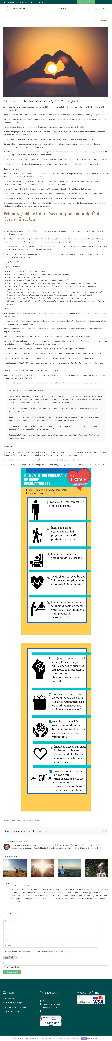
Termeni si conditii (49, 1011)
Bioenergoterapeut (10, 820)
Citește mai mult (93, 1038)
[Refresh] (16, 957)
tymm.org (46, 997)
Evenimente (47, 1001)
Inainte (104, 20)
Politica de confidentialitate (52, 1004)
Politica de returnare (50, 1007)
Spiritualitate (30, 820)
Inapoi (96, 20)
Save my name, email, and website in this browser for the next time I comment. (36, 951)
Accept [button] (84, 1038)
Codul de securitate (11, 967)
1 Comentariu (38, 820)
